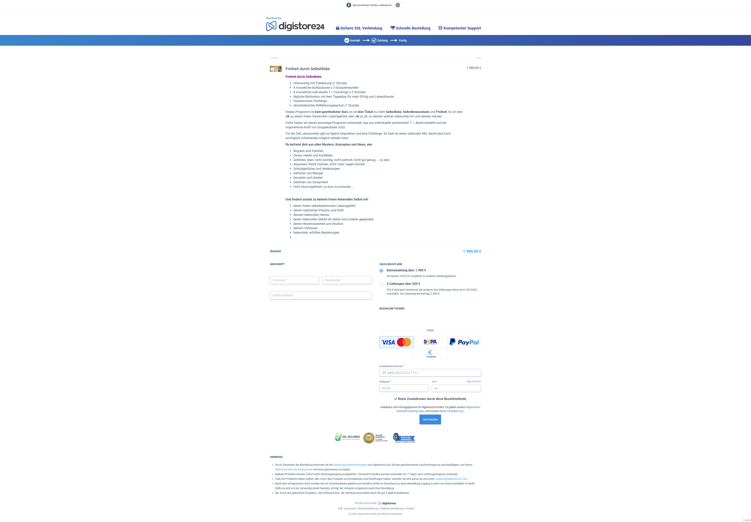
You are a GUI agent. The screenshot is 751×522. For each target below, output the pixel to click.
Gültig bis (384, 381)
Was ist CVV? (474, 381)
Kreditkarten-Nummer (391, 366)
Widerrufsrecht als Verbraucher (294, 469)
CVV (434, 382)
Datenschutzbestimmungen (350, 464)
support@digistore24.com (452, 478)
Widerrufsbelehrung (451, 411)
